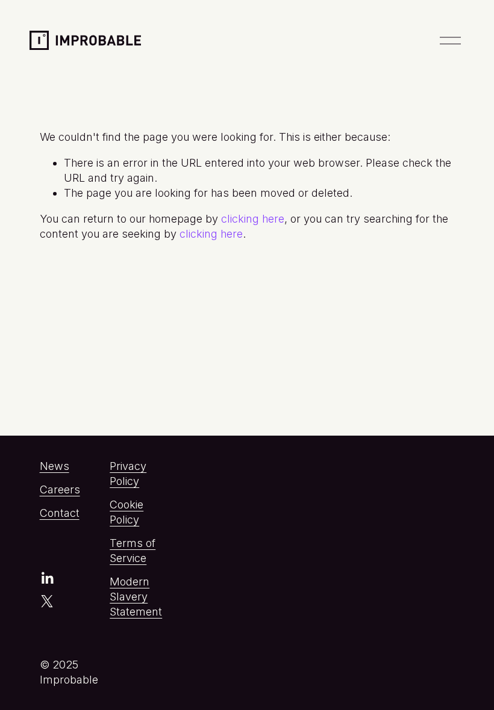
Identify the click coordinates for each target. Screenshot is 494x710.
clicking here (252, 218)
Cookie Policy (126, 512)
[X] (47, 601)
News (54, 466)
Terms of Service (132, 550)
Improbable (73, 38)
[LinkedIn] (47, 578)
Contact (60, 513)
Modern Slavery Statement (136, 596)
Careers (60, 489)
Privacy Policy (128, 473)
